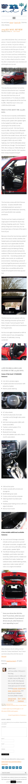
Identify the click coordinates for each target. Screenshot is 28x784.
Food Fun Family (14, 7)
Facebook (21, 701)
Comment (3, 726)
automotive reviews (14, 705)
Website (3, 749)
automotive (9, 705)
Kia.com (3, 656)
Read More (19, 781)
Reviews (11, 704)
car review (20, 705)
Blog (19, 698)
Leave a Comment (16, 31)
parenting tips (16, 691)
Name (3, 738)
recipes (15, 688)
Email (3, 743)
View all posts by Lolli (12, 699)
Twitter (24, 698)
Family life (8, 704)
